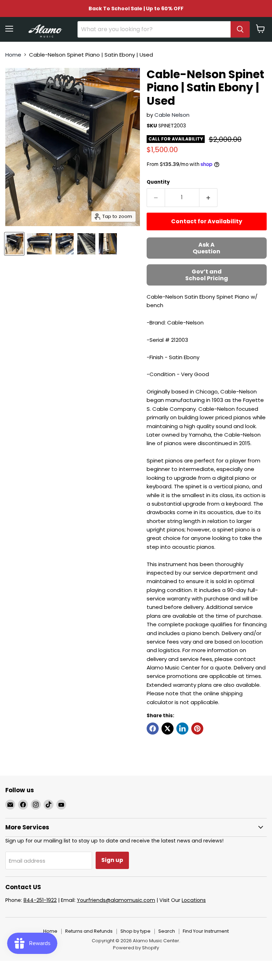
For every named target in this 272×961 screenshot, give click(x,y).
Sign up (112, 860)
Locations (194, 900)
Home (13, 55)
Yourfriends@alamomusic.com (116, 900)
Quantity (158, 182)
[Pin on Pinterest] (197, 729)
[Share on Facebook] (153, 729)
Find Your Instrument (206, 931)
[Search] (240, 29)
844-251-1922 (40, 900)
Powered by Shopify (136, 947)
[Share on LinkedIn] (182, 729)
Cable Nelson (171, 115)
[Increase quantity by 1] (208, 197)
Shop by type (135, 931)
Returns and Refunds (89, 931)
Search (166, 931)
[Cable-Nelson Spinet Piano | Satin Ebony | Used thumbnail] (14, 243)
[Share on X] (168, 729)
